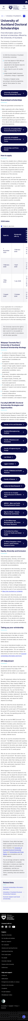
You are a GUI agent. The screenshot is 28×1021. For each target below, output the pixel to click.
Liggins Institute (9, 464)
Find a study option (6, 954)
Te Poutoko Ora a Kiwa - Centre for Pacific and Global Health (12, 533)
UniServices (5, 967)
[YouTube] (13, 927)
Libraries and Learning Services (9, 948)
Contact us (4, 975)
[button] (26, 2)
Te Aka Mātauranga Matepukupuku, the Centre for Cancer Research (12, 522)
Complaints (4, 988)
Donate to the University (8, 985)
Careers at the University (8, 964)
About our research (6, 941)
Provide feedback (6, 991)
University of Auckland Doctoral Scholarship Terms (12, 93)
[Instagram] (10, 927)
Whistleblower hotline (7, 995)
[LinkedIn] (6, 927)
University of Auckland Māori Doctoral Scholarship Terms (13, 129)
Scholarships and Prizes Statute (11, 149)
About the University (7, 935)
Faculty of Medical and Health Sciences (13, 471)
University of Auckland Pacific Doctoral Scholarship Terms (12, 139)
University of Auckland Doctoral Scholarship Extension (12, 893)
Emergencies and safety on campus (10, 982)
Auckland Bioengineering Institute (11, 432)
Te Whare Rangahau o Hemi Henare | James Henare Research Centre (12, 543)
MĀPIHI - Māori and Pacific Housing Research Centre (12, 504)
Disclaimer (3, 1008)
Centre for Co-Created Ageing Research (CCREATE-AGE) (13, 494)
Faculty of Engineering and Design (12, 449)
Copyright (11, 1005)
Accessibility (4, 1005)
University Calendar (6, 961)
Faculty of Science (9, 479)
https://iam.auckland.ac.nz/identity (12, 591)
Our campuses (5, 944)
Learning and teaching (7, 951)
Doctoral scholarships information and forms (13, 888)
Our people (4, 957)
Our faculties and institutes (8, 938)
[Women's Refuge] (3, 1002)
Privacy (16, 1005)
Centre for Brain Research (12, 486)
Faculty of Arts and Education (13, 424)
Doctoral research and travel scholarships (11, 898)
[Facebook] (3, 927)
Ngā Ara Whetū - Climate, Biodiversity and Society (12, 513)
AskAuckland (5, 978)
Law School (7, 457)
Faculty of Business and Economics (11, 440)
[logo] (14, 7)
